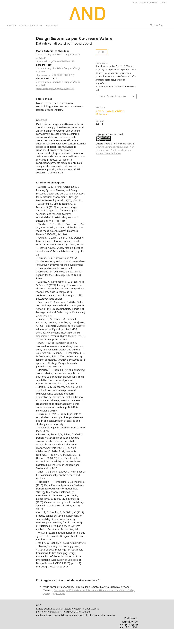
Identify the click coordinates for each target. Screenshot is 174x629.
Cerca (156, 25)
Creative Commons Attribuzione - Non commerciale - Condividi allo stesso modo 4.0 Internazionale (115, 150)
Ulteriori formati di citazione (112, 96)
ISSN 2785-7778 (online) (144, 2)
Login (163, 2)
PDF (102, 51)
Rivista (10, 25)
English (162, 25)
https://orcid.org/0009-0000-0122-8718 (55, 75)
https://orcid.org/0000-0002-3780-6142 (55, 61)
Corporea (59, 590)
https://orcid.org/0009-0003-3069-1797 (55, 88)
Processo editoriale (29, 25)
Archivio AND (51, 25)
